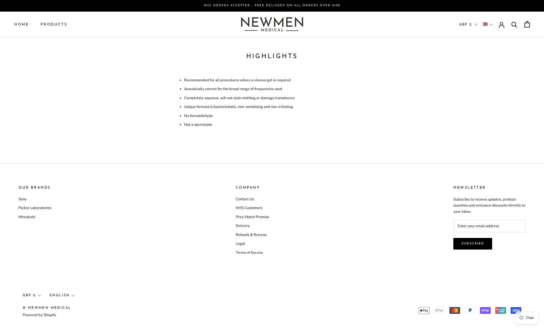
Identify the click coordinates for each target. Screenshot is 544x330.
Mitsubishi (26, 217)
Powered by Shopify (39, 315)
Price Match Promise (252, 217)
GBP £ (466, 24)
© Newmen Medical (47, 308)
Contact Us (245, 199)
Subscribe (473, 243)
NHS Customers (249, 207)
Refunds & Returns (251, 234)
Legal (240, 243)
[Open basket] (527, 24)
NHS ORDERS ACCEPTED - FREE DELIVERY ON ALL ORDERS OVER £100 (272, 5)
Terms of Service (249, 252)
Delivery (243, 225)
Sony (22, 199)
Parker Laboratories (34, 207)
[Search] (514, 24)
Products (54, 24)
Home (21, 24)
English (60, 295)
